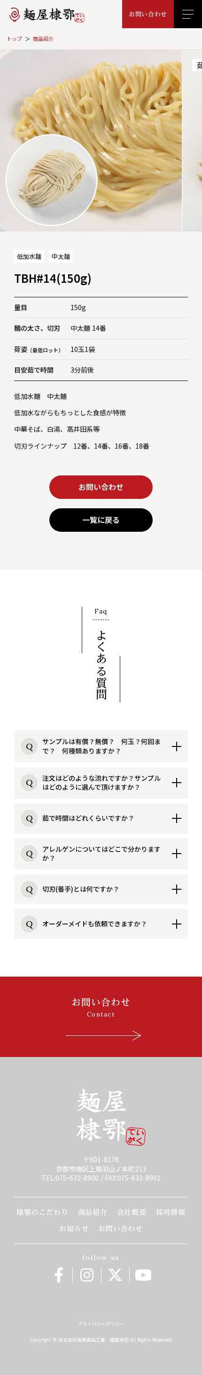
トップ (14, 39)
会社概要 (132, 1212)
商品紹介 (43, 39)
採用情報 (171, 1212)
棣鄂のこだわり (42, 1212)
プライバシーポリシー (101, 1324)
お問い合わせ (120, 1228)
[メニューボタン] (188, 14)
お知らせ (74, 1228)
